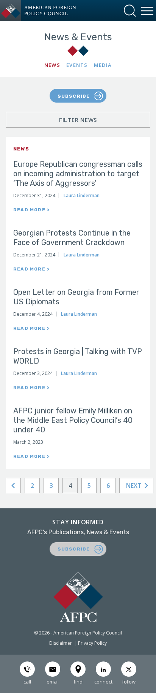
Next (134, 485)
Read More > (31, 209)
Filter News (78, 119)
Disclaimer (60, 643)
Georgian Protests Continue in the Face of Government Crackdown (72, 237)
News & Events (78, 37)
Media (103, 65)
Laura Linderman (82, 195)
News (52, 65)
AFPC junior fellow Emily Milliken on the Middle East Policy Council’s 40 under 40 (73, 420)
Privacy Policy (92, 643)
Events (77, 65)
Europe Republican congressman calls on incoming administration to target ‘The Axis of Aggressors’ (77, 174)
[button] (130, 10)
